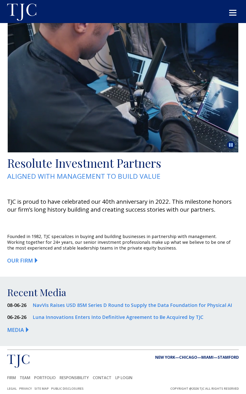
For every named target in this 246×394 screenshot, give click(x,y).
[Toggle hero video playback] (231, 145)
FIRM (11, 377)
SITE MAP (41, 388)
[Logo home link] (21, 13)
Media (15, 329)
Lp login (123, 377)
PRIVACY (25, 388)
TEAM (25, 377)
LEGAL (12, 388)
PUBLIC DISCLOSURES (67, 388)
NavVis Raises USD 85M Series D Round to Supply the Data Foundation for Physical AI (132, 305)
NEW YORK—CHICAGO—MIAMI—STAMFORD (197, 357)
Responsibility (74, 377)
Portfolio (45, 377)
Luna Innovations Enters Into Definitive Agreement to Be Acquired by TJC (118, 317)
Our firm (20, 260)
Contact (102, 377)
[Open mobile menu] (233, 13)
